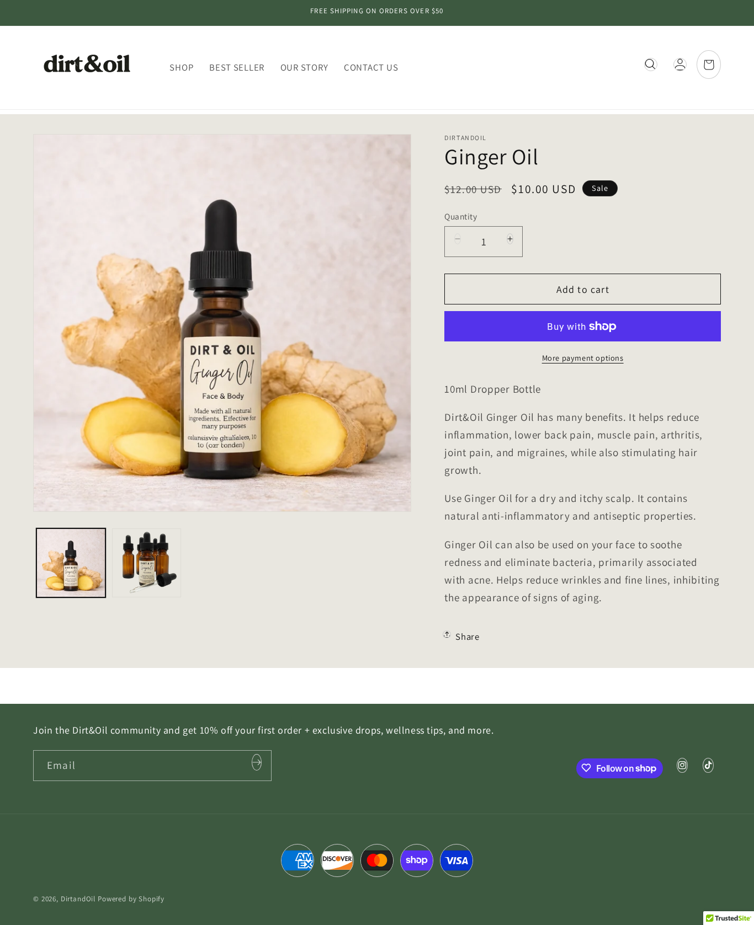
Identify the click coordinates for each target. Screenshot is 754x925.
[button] (650, 67)
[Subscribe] (256, 765)
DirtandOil (78, 898)
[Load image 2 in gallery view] (146, 562)
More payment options (583, 357)
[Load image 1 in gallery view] (70, 562)
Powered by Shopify (131, 898)
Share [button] (467, 636)
